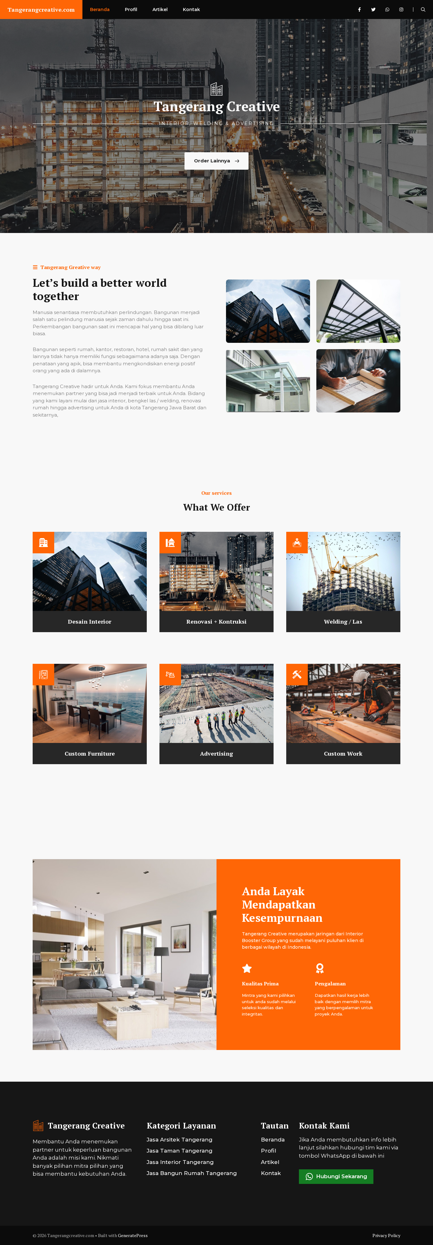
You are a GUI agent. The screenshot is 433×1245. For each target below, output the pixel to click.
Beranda (100, 9)
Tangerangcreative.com (41, 9)
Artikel (160, 9)
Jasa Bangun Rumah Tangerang (192, 1173)
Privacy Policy (386, 1235)
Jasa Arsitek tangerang (179, 1139)
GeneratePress (133, 1235)
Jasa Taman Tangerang (179, 1151)
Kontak (191, 9)
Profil (131, 9)
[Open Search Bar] (423, 9)
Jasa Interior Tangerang (180, 1162)
